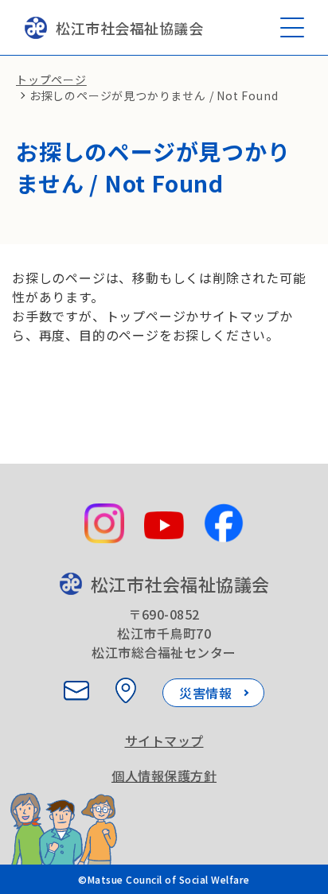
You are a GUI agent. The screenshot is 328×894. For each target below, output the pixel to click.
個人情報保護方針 (164, 775)
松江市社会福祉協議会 (129, 27)
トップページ (51, 79)
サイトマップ (164, 740)
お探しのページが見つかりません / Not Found (154, 95)
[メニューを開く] (292, 27)
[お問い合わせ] (76, 690)
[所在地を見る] (126, 690)
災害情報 (205, 692)
